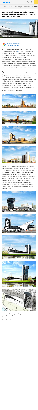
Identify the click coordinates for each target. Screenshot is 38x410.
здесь (19, 51)
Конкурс (6, 319)
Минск (10, 319)
